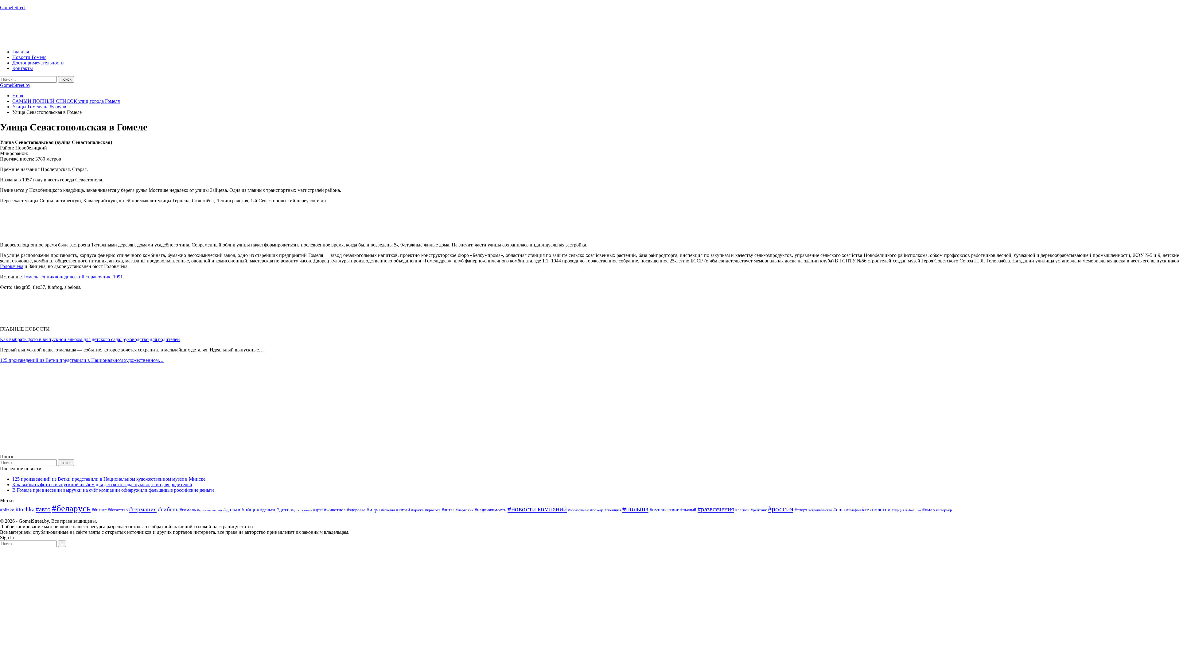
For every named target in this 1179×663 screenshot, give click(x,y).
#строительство (820, 510)
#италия (388, 510)
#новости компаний (537, 509)
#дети (283, 509)
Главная (20, 51)
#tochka (25, 509)
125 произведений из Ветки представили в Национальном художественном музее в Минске (108, 479)
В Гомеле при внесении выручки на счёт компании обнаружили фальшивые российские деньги (113, 490)
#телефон (853, 510)
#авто (43, 509)
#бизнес (99, 510)
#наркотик (464, 510)
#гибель (168, 509)
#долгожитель (301, 510)
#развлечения (716, 509)
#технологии (876, 510)
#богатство (118, 509)
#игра (373, 509)
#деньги (267, 510)
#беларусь (71, 508)
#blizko (7, 509)
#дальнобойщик (241, 510)
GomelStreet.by (15, 85)
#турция (898, 510)
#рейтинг (759, 510)
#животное (335, 509)
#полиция (613, 510)
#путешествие (664, 509)
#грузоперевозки (209, 510)
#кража (417, 510)
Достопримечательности (38, 62)
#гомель (188, 509)
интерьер (944, 510)
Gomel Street (12, 7)
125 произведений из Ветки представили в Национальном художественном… (82, 360)
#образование (578, 510)
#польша (635, 509)
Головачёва (11, 266)
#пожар (596, 510)
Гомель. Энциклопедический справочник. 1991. (73, 276)
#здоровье (356, 510)
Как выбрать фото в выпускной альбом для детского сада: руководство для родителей (90, 339)
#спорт (801, 509)
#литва (448, 510)
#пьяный (688, 510)
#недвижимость (490, 509)
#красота (433, 510)
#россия (780, 509)
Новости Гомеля (29, 57)
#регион (742, 510)
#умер (928, 509)
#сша (839, 509)
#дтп (318, 509)
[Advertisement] (112, 29)
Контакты (22, 68)
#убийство (913, 510)
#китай (403, 509)
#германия (143, 509)
